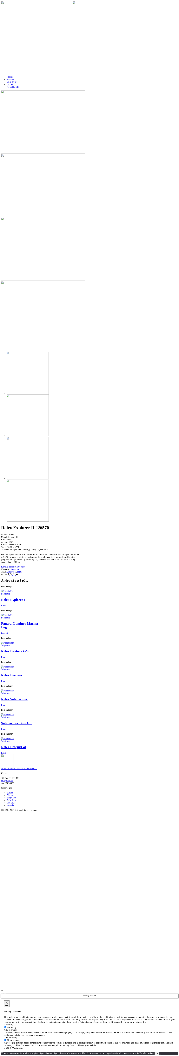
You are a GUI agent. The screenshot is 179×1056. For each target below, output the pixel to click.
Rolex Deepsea (11, 675)
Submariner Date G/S (16, 723)
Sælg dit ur (11, 82)
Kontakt (10, 805)
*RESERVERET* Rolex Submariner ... (19, 768)
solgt (19, 572)
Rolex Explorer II (14, 600)
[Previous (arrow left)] (2, 993)
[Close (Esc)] (2, 990)
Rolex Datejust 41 (13, 747)
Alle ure (10, 79)
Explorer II (11, 572)
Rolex (3, 605)
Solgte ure (14, 569)
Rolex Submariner (14, 699)
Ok (157, 1053)
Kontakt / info (13, 87)
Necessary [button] (8, 1024)
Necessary (11, 1027)
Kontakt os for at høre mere (13, 567)
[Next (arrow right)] (5, 993)
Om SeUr (11, 84)
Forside (10, 77)
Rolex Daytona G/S (15, 651)
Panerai (4, 633)
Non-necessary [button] (10, 1037)
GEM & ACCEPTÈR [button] (13, 1048)
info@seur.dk (7, 780)
